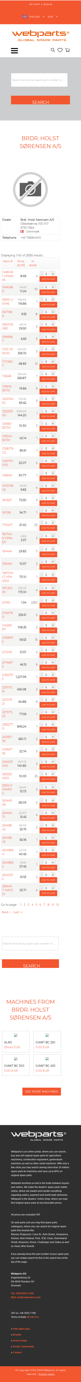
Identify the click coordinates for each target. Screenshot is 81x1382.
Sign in (47, 4)
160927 (7, 500)
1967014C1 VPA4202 (7, 577)
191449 (7, 551)
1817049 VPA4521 (7, 538)
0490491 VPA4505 (7, 276)
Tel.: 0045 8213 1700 (22, 1293)
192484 (7, 563)
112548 (6, 376)
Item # (8, 261)
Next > (6, 912)
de (32, 1317)
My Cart (34, 4)
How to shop (20, 1340)
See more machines (41, 1091)
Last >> (18, 912)
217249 (7, 652)
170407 (7, 525)
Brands (17, 1334)
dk (28, 1317)
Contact (17, 1352)
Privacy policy (47, 1374)
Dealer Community (23, 1346)
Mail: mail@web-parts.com (26, 1297)
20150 (6, 602)
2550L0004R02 (7, 789)
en (37, 1317)
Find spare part (21, 1328)
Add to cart (48, 279)
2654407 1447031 (7, 890)
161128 (6, 512)
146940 (7, 475)
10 (57, 905)
